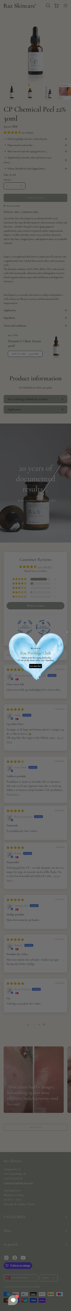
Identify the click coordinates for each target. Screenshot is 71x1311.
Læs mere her (35, 666)
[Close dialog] (67, 632)
